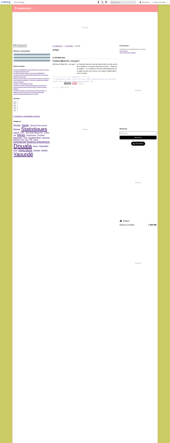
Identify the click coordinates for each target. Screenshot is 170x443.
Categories (69, 46)
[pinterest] (106, 2)
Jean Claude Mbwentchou (34, 132)
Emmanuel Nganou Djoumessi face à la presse (25, 94)
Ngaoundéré (43, 146)
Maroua (35, 146)
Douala (22, 146)
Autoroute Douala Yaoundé (38, 125)
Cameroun (46, 138)
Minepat (16, 129)
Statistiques (34, 129)
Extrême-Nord (34, 138)
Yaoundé (23, 154)
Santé (25, 125)
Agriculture (25, 150)
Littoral (16, 132)
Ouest (35, 139)
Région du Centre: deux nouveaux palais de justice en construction (31, 78)
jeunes (44, 150)
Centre (22, 132)
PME (30, 139)
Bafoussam (17, 138)
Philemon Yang (18, 139)
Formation (41, 135)
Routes (17, 125)
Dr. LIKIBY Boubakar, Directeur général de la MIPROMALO (29, 73)
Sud (14, 135)
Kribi (15, 150)
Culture (46, 132)
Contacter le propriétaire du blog (26, 116)
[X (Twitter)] (102, 2)
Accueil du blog (124, 51)
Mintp (21, 135)
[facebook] (98, 2)
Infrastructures (31, 135)
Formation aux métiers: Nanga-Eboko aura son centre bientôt (29, 85)
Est (27, 140)
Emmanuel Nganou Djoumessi (31, 142)
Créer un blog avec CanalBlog (128, 52)
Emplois (37, 150)
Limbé (25, 137)
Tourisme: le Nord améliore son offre (23, 83)
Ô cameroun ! (58, 46)
